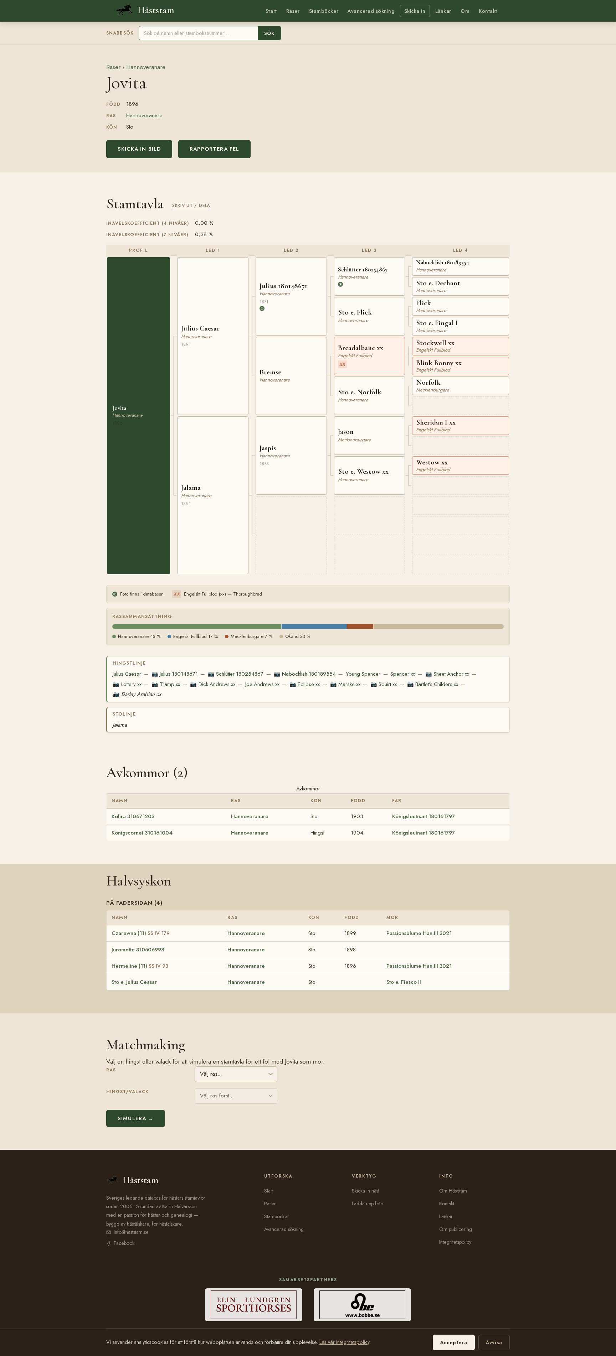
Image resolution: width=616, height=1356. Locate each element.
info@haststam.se (131, 1232)
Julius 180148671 (175, 674)
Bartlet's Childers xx (432, 684)
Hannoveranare (145, 67)
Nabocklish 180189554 (305, 674)
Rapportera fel (214, 148)
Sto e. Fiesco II (403, 982)
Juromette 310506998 (138, 950)
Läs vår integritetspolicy (344, 1342)
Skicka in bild (139, 148)
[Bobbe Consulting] (362, 1304)
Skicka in (415, 11)
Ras (111, 1070)
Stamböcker (324, 11)
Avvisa (494, 1342)
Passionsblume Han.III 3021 (419, 933)
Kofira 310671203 (133, 816)
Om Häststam (453, 1190)
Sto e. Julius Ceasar (134, 982)
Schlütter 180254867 (235, 674)
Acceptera (453, 1342)
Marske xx (345, 684)
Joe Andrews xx (262, 684)
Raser (293, 11)
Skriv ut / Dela (191, 205)
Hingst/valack (127, 1092)
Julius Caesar (127, 674)
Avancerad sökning (371, 11)
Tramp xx (166, 684)
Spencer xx (402, 674)
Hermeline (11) (140, 966)
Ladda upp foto (367, 1203)
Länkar (443, 11)
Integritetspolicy (455, 1242)
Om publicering (455, 1229)
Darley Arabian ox (137, 694)
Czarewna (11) (141, 933)
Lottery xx (127, 684)
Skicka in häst (365, 1190)
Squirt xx (383, 684)
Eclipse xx (304, 684)
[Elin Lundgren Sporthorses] (253, 1304)
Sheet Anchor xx (447, 674)
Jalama (120, 725)
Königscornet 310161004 (142, 833)
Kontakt (488, 11)
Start (271, 11)
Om (465, 11)
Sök (269, 33)
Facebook (124, 1243)
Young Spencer (363, 674)
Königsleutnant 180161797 (423, 816)
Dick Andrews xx (212, 684)
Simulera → (136, 1118)
